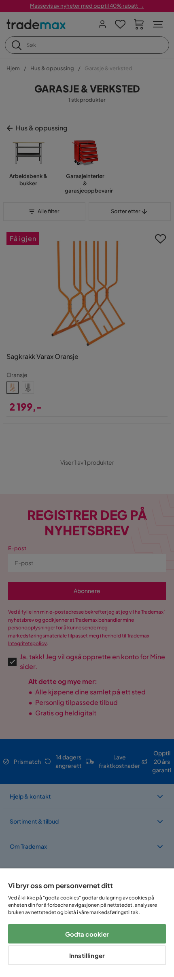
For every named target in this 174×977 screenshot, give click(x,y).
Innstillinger (87, 955)
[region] (87, 922)
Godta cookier (87, 934)
